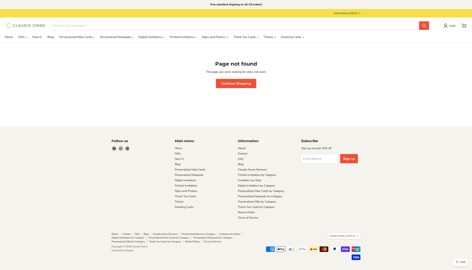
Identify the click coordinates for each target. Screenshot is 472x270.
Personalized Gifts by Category (257, 201)
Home (9, 37)
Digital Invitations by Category (256, 185)
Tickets (268, 37)
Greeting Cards (291, 37)
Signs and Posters (214, 37)
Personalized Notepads (115, 37)
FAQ (240, 159)
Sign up (349, 158)
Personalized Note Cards (76, 37)
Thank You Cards (244, 37)
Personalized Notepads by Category (260, 196)
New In (37, 37)
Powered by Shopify (122, 250)
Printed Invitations (182, 37)
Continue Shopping (236, 83)
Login (452, 25)
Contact (242, 153)
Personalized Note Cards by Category (261, 191)
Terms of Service (248, 218)
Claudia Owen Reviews (252, 169)
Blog (50, 37)
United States (346, 13)
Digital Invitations (150, 37)
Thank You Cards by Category (256, 207)
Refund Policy (246, 212)
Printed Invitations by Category (257, 175)
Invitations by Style (249, 180)
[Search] (424, 25)
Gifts (21, 37)
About (241, 148)
